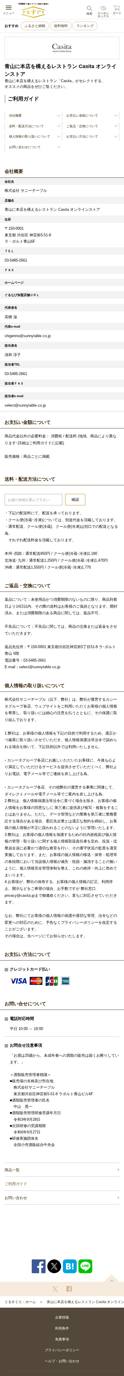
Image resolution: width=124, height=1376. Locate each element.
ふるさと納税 (35, 26)
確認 (75, 499)
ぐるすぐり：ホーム (20, 1302)
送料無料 (61, 26)
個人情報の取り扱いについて (29, 136)
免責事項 (62, 1339)
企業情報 (62, 1317)
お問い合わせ (16, 1198)
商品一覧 (12, 1170)
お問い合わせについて (25, 147)
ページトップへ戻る (111, 1278)
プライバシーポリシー (62, 1350)
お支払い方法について (82, 136)
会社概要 (15, 115)
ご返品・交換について (82, 126)
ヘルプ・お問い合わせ (62, 1361)
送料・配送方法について (26, 126)
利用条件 (62, 1328)
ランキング (85, 26)
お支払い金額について (82, 115)
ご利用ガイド (16, 1184)
